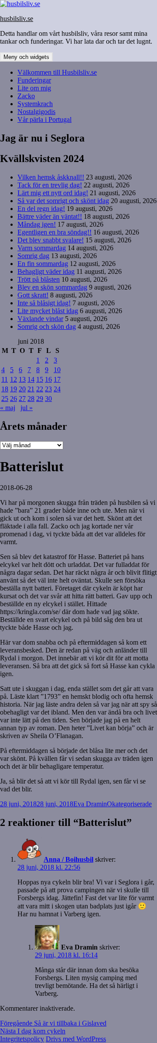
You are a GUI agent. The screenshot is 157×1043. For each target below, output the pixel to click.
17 (57, 379)
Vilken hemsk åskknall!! (50, 177)
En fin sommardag (42, 263)
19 (13, 389)
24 (57, 389)
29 (39, 398)
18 (4, 389)
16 (48, 379)
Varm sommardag (41, 248)
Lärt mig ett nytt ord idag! (52, 193)
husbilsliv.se (16, 18)
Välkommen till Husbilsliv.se (57, 72)
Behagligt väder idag (46, 271)
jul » (26, 407)
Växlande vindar (40, 318)
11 (4, 379)
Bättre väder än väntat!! (49, 216)
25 (4, 398)
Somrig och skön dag (46, 326)
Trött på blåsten (38, 279)
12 (13, 379)
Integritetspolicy (22, 1039)
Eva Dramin (90, 804)
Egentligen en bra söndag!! (54, 232)
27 (22, 398)
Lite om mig (34, 88)
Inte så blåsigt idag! (44, 303)
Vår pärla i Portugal (44, 119)
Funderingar (34, 80)
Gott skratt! (32, 295)
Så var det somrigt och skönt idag (63, 200)
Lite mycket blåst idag (47, 310)
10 (57, 369)
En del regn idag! (41, 208)
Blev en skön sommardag (52, 287)
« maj (7, 407)
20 (22, 389)
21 (30, 389)
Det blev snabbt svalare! (50, 240)
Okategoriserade (129, 804)
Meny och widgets (26, 57)
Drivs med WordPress (76, 1039)
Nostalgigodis (36, 111)
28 (30, 398)
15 (39, 379)
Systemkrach (35, 103)
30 (48, 398)
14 (30, 379)
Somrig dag (33, 255)
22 (39, 389)
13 (22, 379)
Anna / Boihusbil (68, 859)
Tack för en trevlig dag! (49, 185)
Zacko (26, 96)
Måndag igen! (36, 224)
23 (48, 389)
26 (13, 398)
